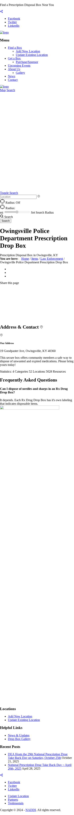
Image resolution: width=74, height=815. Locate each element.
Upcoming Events (19, 65)
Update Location (18, 796)
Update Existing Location (32, 55)
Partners (13, 799)
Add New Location (28, 51)
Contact (13, 80)
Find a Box (15, 47)
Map (3, 90)
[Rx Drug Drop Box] (4, 32)
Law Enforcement (51, 258)
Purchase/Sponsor (27, 62)
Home (25, 258)
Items (34, 258)
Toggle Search (9, 193)
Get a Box (14, 58)
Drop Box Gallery (19, 739)
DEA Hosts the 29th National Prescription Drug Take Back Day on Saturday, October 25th (37, 756)
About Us (14, 69)
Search (11, 90)
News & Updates (18, 735)
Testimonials (15, 803)
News (11, 76)
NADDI (30, 810)
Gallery (20, 72)
